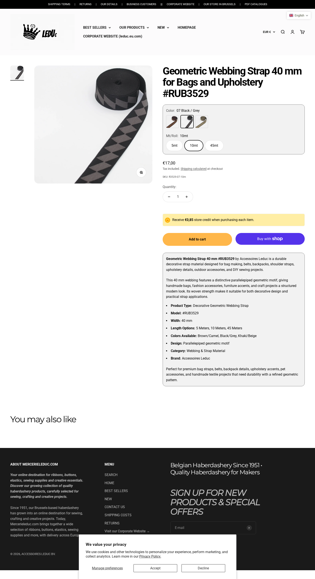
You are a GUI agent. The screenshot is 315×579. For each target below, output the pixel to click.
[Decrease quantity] (169, 197)
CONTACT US (115, 507)
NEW (161, 27)
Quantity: (169, 187)
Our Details (109, 4)
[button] (298, 15)
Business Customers (141, 4)
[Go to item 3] (17, 73)
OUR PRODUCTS (132, 27)
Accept (155, 568)
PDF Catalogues (256, 4)
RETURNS (112, 523)
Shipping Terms (59, 4)
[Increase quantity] (186, 197)
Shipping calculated (194, 168)
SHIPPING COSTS (118, 515)
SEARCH (111, 475)
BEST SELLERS (94, 27)
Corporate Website (180, 4)
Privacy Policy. (150, 556)
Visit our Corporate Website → (127, 531)
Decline (203, 568)
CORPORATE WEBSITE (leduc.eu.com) (112, 36)
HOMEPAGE (187, 27)
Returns (86, 4)
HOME (109, 483)
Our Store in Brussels (220, 4)
